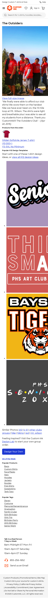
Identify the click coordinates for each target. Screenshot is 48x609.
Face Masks (9, 472)
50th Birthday (10, 514)
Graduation (9, 509)
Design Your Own (13, 451)
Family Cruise (10, 512)
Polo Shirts (9, 486)
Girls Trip (8, 517)
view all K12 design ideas (25, 157)
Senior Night (10, 526)
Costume (8, 503)
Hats (6, 475)
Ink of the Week (9, 459)
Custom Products (11, 578)
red (27, 433)
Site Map (41, 578)
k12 (20, 430)
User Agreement (36, 587)
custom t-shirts (36, 581)
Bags (6, 466)
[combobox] (24, 15)
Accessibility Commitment (16, 587)
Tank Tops (8, 491)
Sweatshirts (9, 489)
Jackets (7, 480)
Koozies (7, 483)
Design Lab (8, 441)
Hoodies (8, 477)
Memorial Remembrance (16, 506)
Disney (7, 500)
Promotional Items (28, 578)
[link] (14, 8)
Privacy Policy (13, 584)
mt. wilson (36, 433)
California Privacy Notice (31, 584)
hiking (20, 433)
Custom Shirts (10, 469)
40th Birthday (10, 523)
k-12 (26, 430)
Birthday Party (11, 520)
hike (13, 433)
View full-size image (13, 98)
